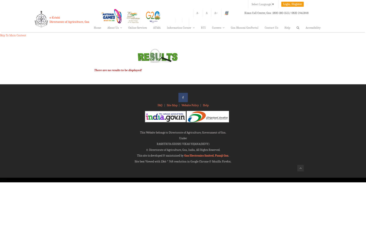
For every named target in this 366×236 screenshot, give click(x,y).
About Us (113, 28)
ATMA (157, 28)
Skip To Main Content (13, 35)
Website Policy (190, 105)
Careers (216, 28)
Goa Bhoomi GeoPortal (244, 28)
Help (287, 28)
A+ (216, 13)
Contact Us (271, 28)
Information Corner (179, 28)
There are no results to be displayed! (118, 70)
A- (197, 13)
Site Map (172, 105)
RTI (203, 28)
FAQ (160, 105)
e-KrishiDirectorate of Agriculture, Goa (69, 20)
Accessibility (313, 28)
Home (97, 28)
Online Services (137, 28)
